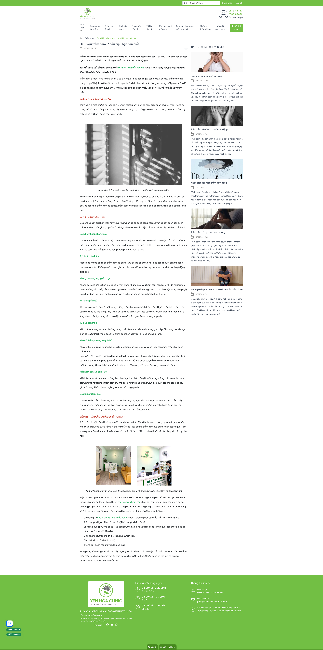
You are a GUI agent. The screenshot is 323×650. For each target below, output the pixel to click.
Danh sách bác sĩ (95, 27)
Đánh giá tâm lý (123, 27)
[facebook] (107, 624)
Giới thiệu (82, 26)
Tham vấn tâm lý (136, 27)
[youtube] (112, 624)
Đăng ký (239, 3)
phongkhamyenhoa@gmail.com (212, 601)
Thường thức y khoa (205, 27)
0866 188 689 (235, 10)
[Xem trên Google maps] (193, 609)
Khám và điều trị (109, 27)
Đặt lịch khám (237, 28)
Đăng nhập (227, 3)
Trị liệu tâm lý (149, 27)
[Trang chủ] (87, 13)
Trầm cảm (90, 38)
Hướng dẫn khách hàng (220, 27)
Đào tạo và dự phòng (165, 27)
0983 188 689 (235, 14)
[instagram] (116, 624)
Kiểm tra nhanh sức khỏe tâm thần (185, 27)
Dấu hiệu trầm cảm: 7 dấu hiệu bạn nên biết (117, 38)
